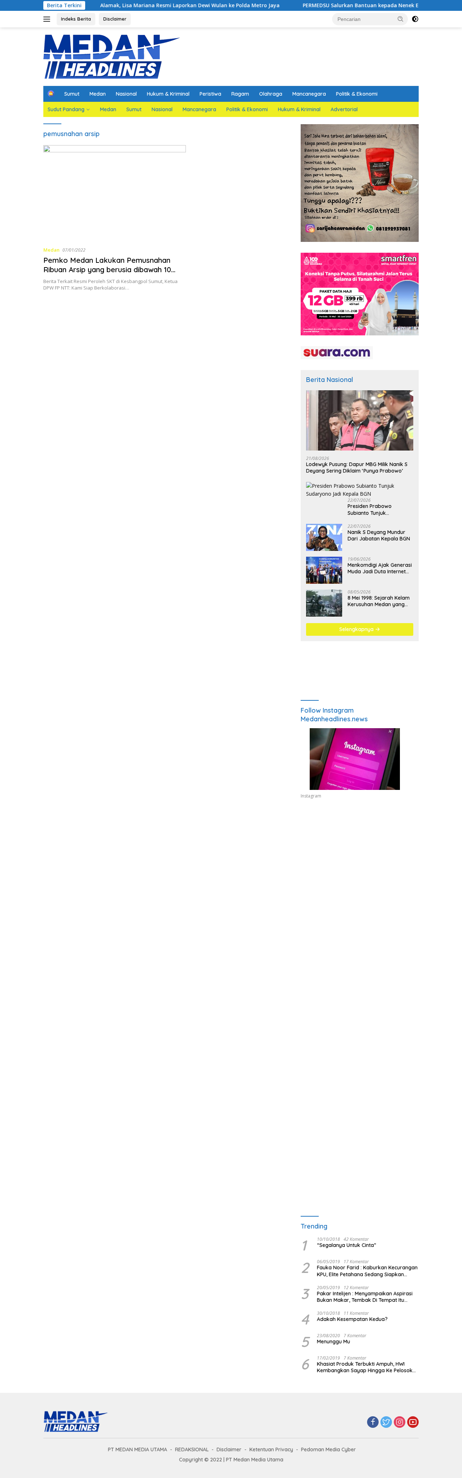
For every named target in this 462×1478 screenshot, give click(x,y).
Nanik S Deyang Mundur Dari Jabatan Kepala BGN (379, 535)
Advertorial (344, 109)
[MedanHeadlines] (111, 56)
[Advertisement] (360, 871)
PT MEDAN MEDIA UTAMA (137, 1449)
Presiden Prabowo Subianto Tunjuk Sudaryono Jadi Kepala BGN (376, 509)
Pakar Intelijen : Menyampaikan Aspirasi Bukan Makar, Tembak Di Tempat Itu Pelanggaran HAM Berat (365, 1296)
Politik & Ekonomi (357, 94)
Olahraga (270, 94)
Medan (98, 94)
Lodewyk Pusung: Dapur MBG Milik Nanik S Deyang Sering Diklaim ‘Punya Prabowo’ (356, 467)
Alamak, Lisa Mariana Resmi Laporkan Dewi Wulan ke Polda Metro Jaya (156, 5)
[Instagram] (399, 1422)
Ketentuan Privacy (271, 1449)
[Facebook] (373, 1422)
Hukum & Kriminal (168, 94)
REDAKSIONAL (192, 1449)
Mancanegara (309, 94)
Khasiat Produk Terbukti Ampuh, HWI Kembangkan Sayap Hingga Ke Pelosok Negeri (365, 1367)
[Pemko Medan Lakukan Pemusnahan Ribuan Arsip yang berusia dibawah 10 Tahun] (114, 192)
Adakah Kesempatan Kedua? (352, 1319)
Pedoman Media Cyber (328, 1449)
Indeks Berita (76, 19)
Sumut (71, 94)
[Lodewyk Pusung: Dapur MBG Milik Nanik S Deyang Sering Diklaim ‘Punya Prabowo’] (359, 420)
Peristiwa (210, 94)
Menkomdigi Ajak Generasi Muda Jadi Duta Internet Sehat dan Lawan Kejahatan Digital (380, 568)
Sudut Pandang (66, 109)
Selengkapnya (357, 629)
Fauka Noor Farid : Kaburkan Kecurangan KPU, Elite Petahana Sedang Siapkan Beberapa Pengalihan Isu (367, 1270)
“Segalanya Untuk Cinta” (346, 1245)
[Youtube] (413, 1422)
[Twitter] (386, 1422)
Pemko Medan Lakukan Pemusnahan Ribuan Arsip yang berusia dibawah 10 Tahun (107, 269)
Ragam (240, 94)
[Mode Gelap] (415, 19)
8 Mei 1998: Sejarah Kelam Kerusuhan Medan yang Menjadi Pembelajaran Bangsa (379, 601)
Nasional (126, 94)
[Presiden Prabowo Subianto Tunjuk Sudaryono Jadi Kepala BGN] (359, 490)
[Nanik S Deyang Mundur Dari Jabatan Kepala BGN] (324, 537)
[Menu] (48, 19)
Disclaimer (114, 19)
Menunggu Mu (333, 1341)
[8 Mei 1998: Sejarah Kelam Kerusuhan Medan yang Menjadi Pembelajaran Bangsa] (324, 603)
